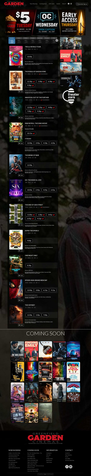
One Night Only (12, 464)
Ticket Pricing (49, 462)
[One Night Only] (16, 264)
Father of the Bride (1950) (32, 460)
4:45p (45, 190)
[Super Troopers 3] (16, 239)
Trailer (21, 66)
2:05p (38, 143)
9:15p (39, 219)
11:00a (29, 215)
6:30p (50, 81)
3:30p (40, 81)
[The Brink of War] (16, 164)
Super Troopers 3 (12, 465)
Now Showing (33, 4)
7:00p (29, 111)
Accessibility (67, 458)
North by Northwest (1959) (33, 469)
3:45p (50, 215)
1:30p (40, 215)
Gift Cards (51, 4)
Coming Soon (43, 4)
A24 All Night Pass (31, 456)
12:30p (29, 81)
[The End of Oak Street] (16, 213)
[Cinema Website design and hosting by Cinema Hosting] (45, 474)
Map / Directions (68, 455)
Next (56, 40)
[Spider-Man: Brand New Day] (16, 289)
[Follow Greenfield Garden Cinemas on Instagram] (70, 466)
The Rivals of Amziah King (14, 455)
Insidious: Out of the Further (14, 453)
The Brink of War (12, 460)
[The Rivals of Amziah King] (16, 80)
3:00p (38, 290)
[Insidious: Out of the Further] (16, 106)
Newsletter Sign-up (82, 4)
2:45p (38, 190)
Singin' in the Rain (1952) (32, 462)
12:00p (29, 107)
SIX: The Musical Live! (13, 462)
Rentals (66, 456)
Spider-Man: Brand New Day (14, 467)
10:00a (29, 57)
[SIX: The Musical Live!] (16, 189)
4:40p (50, 107)
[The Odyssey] (16, 314)
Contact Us (67, 453)
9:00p (29, 241)
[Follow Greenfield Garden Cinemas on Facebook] (67, 466)
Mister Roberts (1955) (31, 463)
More (63, 4)
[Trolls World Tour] (16, 55)
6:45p (53, 190)
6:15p (45, 290)
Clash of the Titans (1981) (32, 471)
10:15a (29, 133)
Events (58, 4)
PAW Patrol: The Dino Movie (14, 458)
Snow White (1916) (31, 458)
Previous (9, 40)
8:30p (29, 265)
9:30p (29, 85)
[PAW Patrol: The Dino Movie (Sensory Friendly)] (16, 132)
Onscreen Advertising (69, 460)
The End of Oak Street (13, 456)
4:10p (45, 143)
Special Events (49, 460)
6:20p (53, 143)
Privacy (47, 456)
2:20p (40, 107)
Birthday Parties (49, 458)
